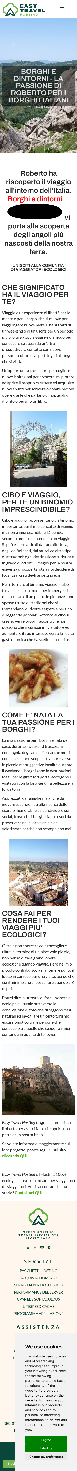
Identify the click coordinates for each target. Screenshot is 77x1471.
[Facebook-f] (35, 1247)
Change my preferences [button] (46, 1456)
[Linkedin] (49, 1247)
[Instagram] (28, 1247)
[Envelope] (42, 1247)
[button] (62, 9)
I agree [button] (46, 1440)
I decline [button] (46, 1448)
